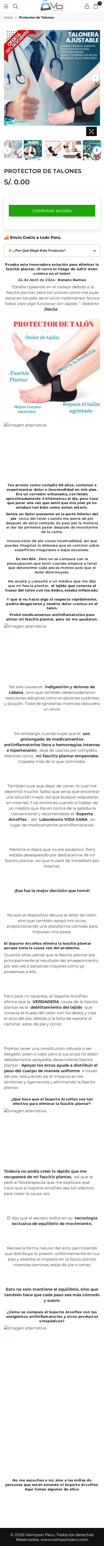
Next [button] (96, 84)
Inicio (8, 17)
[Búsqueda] (15, 6)
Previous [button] (8, 84)
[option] (52, 78)
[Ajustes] (86, 6)
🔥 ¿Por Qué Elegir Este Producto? (37, 250)
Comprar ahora (52, 210)
